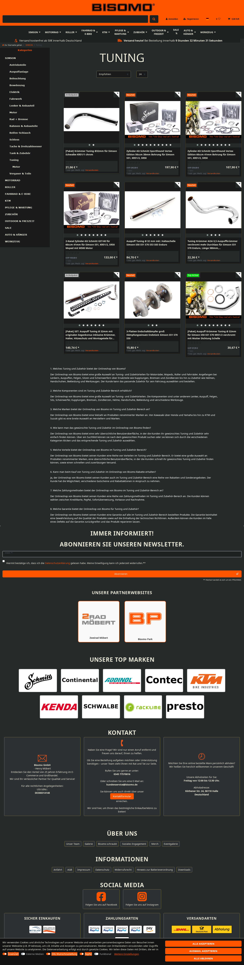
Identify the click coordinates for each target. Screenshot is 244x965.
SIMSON (33, 32)
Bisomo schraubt (107, 843)
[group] (92, 119)
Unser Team (73, 843)
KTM (104, 32)
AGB (69, 869)
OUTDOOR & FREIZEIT (159, 32)
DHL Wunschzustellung (64, 954)
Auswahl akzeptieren (203, 951)
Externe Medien (35, 954)
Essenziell (13, 954)
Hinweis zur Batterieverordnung (155, 869)
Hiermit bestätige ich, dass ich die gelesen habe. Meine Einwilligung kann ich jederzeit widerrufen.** (76, 563)
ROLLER (70, 32)
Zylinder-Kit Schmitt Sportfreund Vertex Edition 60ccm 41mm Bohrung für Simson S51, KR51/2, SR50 (211, 154)
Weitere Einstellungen (126, 954)
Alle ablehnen (203, 958)
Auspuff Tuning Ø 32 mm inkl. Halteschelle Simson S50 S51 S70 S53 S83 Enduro (150, 243)
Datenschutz (102, 869)
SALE (176, 29)
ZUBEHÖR (139, 32)
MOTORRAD (51, 32)
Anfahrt (58, 869)
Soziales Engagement (134, 843)
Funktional (105, 954)
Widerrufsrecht (123, 869)
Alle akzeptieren (203, 943)
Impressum (83, 869)
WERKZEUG (206, 32)
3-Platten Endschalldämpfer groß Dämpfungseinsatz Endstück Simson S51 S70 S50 (152, 335)
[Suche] (154, 19)
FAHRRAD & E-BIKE (88, 32)
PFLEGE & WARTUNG (120, 32)
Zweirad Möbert (99, 637)
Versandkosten (91, 170)
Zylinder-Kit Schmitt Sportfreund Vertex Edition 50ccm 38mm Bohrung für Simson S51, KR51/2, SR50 (150, 154)
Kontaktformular (122, 796)
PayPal (88, 954)
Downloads (184, 869)
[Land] (207, 19)
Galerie (89, 843)
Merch (155, 843)
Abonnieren (120, 573)
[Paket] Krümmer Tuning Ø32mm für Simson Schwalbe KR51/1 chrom (91, 152)
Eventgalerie (171, 843)
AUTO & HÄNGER (188, 32)
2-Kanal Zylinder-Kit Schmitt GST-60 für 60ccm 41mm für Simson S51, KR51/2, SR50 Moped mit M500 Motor (90, 245)
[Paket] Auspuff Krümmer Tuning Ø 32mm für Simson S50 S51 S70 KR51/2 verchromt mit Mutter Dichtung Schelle (212, 335)
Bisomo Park (145, 639)
